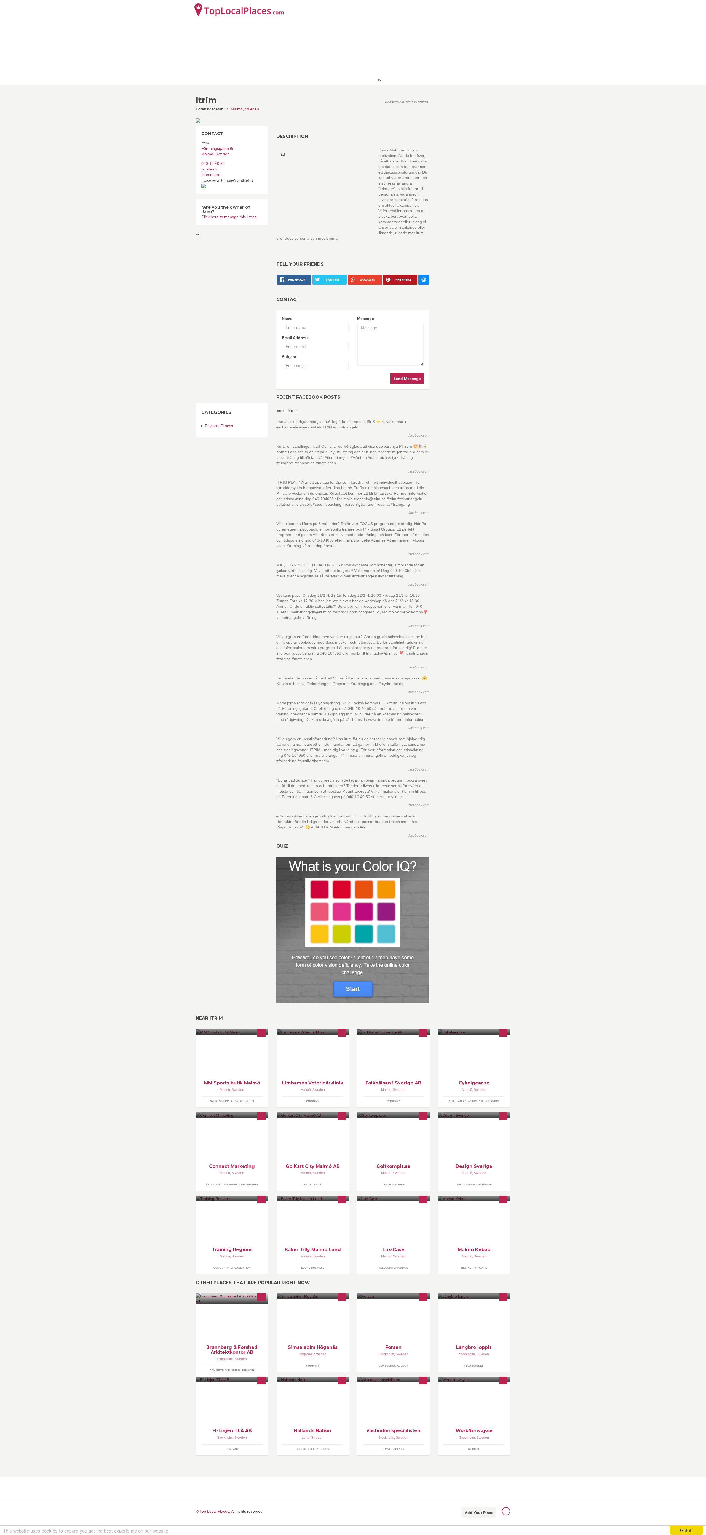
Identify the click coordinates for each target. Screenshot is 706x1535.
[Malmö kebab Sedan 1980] (474, 1198)
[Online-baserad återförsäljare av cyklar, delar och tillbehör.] (474, 1032)
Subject (289, 357)
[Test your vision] (352, 930)
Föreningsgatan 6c (217, 148)
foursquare (210, 174)
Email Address (295, 337)
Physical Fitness (219, 425)
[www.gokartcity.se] (313, 1115)
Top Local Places (214, 1511)
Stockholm (225, 1359)
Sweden (252, 109)
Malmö (237, 109)
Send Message (407, 378)
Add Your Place (479, 1512)
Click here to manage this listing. (229, 217)
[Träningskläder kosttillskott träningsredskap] (232, 1032)
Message (365, 318)
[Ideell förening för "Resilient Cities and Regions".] (232, 1198)
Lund (305, 1438)
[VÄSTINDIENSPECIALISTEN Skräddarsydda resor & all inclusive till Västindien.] (393, 1379)
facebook (209, 169)
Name (287, 318)
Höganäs (305, 1354)
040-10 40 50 (213, 163)
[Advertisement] (447, 42)
